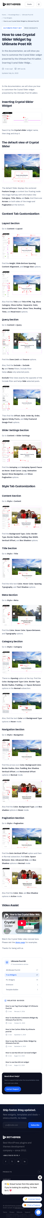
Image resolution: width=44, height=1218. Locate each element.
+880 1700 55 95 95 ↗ (11, 1155)
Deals (29, 4)
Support (27, 1212)
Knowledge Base (13, 15)
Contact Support (12, 1089)
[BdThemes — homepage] (11, 4)
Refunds (19, 1212)
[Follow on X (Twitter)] (12, 1161)
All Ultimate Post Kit (22, 970)
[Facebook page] (5, 1161)
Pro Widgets (22, 980)
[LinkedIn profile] (24, 1161)
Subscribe (35, 1125)
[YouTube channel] (18, 1161)
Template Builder (22, 990)
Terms (5, 1212)
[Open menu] (38, 4)
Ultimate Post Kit (27, 15)
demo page (20, 942)
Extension (22, 985)
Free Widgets (8, 18)
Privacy (12, 1212)
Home (4, 15)
